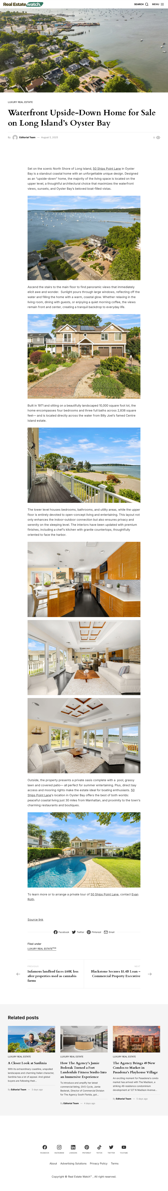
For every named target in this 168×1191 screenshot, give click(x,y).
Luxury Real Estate (20, 102)
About (53, 1163)
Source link (35, 919)
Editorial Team (27, 137)
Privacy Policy (98, 1163)
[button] (158, 4)
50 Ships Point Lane (107, 168)
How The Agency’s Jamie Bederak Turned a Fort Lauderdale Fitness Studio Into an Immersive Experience (83, 1070)
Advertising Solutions (73, 1163)
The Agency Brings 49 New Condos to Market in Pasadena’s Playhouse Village (135, 1067)
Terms (114, 1163)
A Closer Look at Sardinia (27, 1063)
